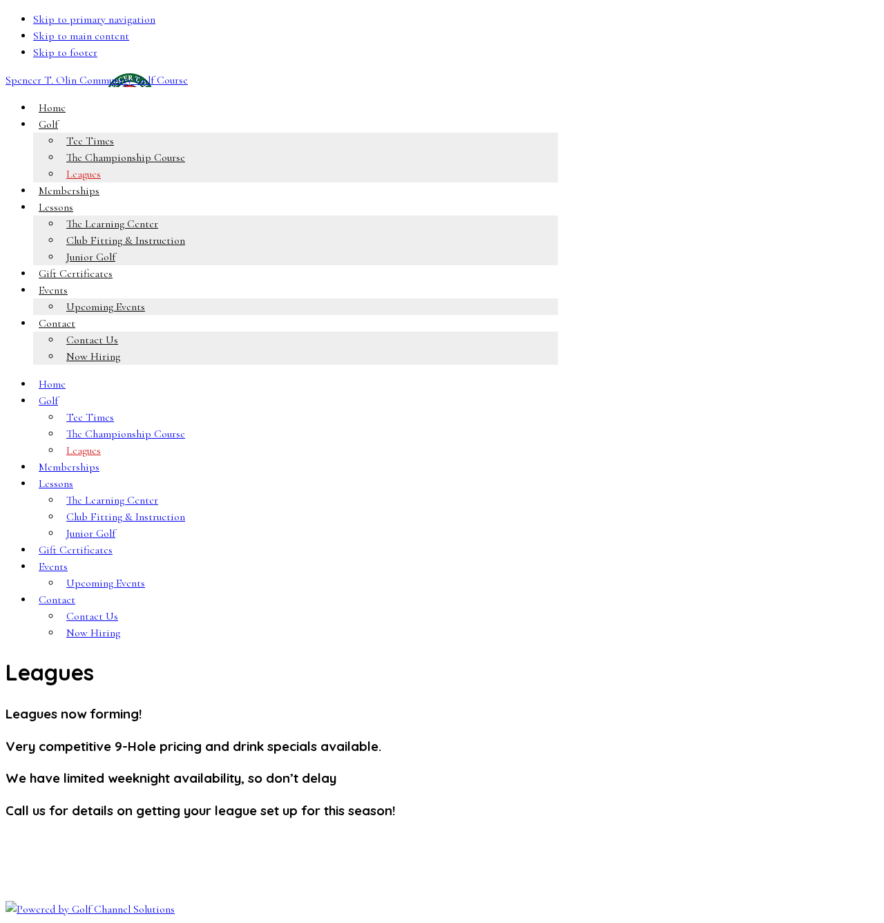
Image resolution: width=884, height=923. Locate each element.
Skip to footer (65, 52)
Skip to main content (81, 36)
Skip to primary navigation (94, 19)
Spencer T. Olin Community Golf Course (97, 80)
